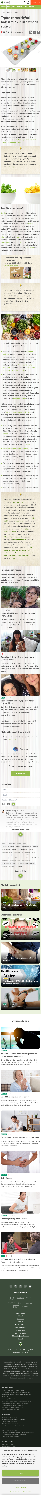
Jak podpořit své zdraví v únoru (10, 1417)
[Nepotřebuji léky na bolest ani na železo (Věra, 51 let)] (20, 597)
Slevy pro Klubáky (20, 1333)
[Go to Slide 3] (24, 70)
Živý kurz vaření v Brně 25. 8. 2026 (10, 1409)
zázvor (23, 398)
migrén (3, 237)
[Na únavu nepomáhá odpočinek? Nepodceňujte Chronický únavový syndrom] (20, 1038)
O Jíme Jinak (20, 1321)
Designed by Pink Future (20, 1352)
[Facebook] (11, 1286)
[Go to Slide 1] (8, 70)
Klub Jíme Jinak (20, 1330)
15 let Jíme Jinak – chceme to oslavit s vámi (13, 1390)
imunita (18, 846)
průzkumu (20, 242)
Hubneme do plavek (12, 537)
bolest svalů (35, 852)
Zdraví (16, 12)
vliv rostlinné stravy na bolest (9, 863)
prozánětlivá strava (27, 855)
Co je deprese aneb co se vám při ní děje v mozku (14, 1434)
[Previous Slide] (2, 51)
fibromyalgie (24, 849)
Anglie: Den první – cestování (9, 1430)
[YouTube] (30, 1286)
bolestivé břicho (6, 849)
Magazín (9, 12)
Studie (3, 213)
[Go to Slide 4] (32, 70)
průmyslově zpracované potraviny (26, 863)
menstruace (5, 242)
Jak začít (20, 1316)
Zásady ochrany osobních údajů (20, 1492)
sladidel (5, 434)
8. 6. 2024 (20, 811)
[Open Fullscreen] (39, 37)
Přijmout (20, 1473)
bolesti (31, 849)
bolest (24, 843)
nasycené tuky (24, 857)
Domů (3, 12)
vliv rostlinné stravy (15, 860)
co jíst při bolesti (35, 857)
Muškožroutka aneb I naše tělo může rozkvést (13, 1425)
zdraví (3, 843)
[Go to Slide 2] (16, 70)
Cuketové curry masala (7, 1444)
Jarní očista (25, 529)
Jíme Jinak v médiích (20, 1324)
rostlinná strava (17, 855)
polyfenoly (20, 866)
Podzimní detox (10, 532)
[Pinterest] (20, 1286)
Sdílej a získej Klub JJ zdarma (20, 1336)
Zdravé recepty (20, 1313)
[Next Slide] (39, 51)
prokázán (30, 248)
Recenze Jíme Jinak (20, 1327)
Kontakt (20, 1339)
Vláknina (6, 354)
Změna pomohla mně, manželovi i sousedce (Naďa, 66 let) (16, 1401)
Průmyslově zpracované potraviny (16, 449)
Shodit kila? (35, 2)
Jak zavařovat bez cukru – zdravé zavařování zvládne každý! (16, 1394)
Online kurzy (20, 1319)
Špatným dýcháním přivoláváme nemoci (12, 1398)
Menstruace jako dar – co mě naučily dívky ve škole (15, 1403)
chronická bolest (26, 852)
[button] (20, 51)
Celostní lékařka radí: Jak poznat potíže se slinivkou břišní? (16, 1392)
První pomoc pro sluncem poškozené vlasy (12, 1407)
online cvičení (9, 555)
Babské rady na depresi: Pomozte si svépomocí (13, 1419)
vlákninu (29, 352)
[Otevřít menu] (39, 7)
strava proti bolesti (6, 855)
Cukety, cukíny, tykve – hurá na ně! (10, 1436)
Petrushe (24, 749)
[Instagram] (15, 1286)
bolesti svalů (5, 860)
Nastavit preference (20, 1481)
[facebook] (34, 32)
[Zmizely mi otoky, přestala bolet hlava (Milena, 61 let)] (20, 641)
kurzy (13, 558)
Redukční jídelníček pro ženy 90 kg (10, 1423)
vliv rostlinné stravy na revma (14, 843)
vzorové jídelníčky (22, 555)
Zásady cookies (20, 1487)
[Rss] (25, 1286)
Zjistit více (12, 739)
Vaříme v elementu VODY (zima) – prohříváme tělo (14, 1428)
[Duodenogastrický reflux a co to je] (20, 1203)
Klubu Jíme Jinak (19, 540)
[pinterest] (38, 32)
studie (30, 224)
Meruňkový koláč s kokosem (9, 1446)
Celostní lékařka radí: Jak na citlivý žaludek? (13, 1405)
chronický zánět (26, 860)
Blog (2, 697)
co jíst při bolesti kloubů (8, 846)
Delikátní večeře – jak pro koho (9, 1421)
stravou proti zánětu (14, 857)
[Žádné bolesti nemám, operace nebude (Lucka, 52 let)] (20, 685)
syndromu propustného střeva (17, 412)
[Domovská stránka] (5, 2)
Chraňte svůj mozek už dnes (9, 1396)
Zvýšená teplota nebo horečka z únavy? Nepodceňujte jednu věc (18, 1432)
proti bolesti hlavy (26, 846)
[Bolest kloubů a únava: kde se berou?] (20, 1081)
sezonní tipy (20, 521)
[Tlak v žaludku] (20, 1162)
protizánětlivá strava (7, 852)
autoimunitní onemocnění (23, 553)
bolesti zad (35, 846)
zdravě (27, 444)
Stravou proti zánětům (19, 502)
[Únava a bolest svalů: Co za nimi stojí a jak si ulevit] (20, 1121)
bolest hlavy (17, 852)
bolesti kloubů (15, 849)
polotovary (4, 857)
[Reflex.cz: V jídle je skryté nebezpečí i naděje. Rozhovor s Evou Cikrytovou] (20, 1243)
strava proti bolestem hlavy (8, 866)
